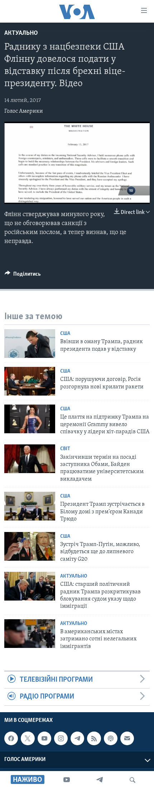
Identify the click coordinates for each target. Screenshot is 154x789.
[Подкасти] (110, 738)
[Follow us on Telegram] (77, 738)
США (65, 333)
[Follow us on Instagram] (61, 738)
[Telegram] (99, 780)
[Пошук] (132, 780)
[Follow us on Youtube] (44, 738)
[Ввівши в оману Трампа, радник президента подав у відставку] (29, 343)
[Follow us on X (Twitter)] (27, 738)
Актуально (21, 33)
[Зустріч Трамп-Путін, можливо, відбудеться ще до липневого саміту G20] (29, 546)
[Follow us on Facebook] (11, 738)
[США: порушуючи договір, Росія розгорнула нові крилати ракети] (29, 381)
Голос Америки (23, 111)
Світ (65, 449)
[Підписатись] (127, 738)
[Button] (23, 276)
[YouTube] (67, 780)
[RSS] (94, 738)
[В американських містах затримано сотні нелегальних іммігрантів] (29, 633)
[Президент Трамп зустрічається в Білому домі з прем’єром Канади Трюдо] (29, 506)
